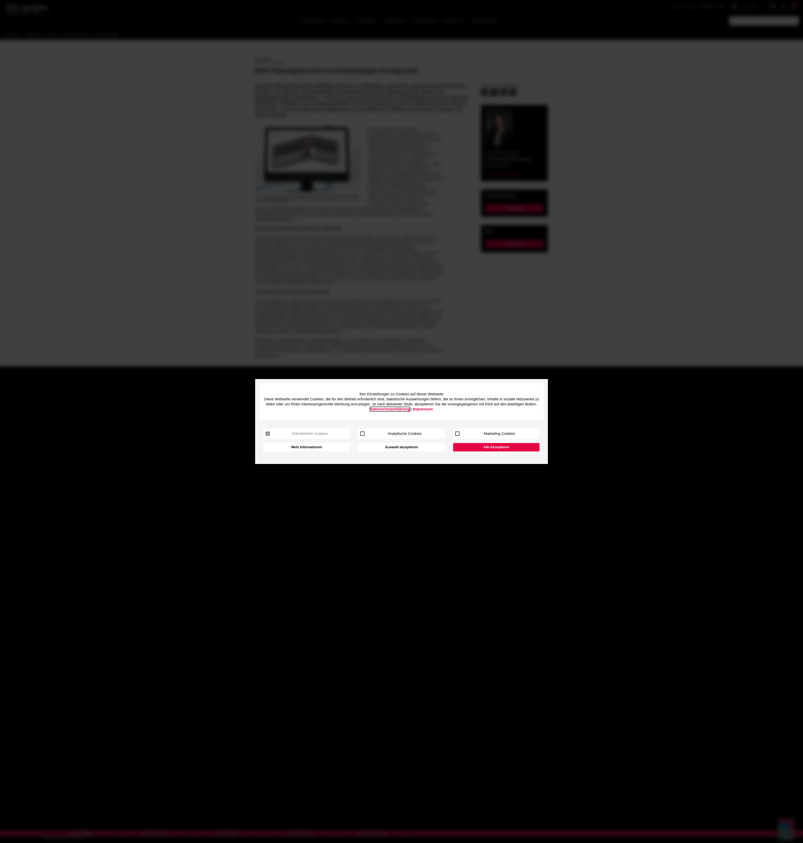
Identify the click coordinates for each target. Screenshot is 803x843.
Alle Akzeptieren (496, 447)
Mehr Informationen (306, 447)
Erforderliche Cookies (310, 434)
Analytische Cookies (405, 434)
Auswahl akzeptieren (401, 447)
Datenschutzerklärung (390, 409)
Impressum (423, 409)
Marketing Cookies (499, 434)
